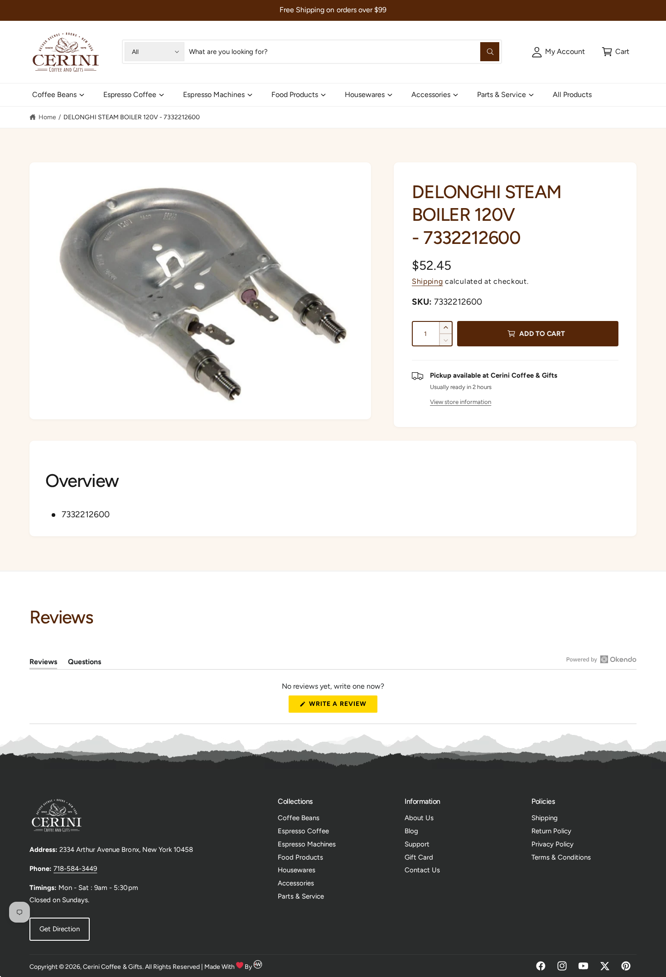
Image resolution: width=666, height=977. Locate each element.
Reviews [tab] (43, 663)
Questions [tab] (84, 663)
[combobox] (344, 51)
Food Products (294, 94)
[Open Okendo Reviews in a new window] (601, 659)
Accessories (430, 94)
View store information (460, 401)
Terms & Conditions (561, 857)
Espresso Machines (213, 94)
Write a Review (340, 706)
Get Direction (59, 929)
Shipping (427, 281)
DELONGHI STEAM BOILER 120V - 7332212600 (131, 117)
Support (417, 844)
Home (47, 117)
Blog (411, 831)
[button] (615, 51)
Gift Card (419, 857)
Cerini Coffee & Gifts (112, 967)
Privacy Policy (552, 844)
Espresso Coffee (129, 94)
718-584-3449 (75, 869)
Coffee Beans (54, 94)
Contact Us (422, 870)
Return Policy (551, 831)
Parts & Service (501, 94)
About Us (419, 818)
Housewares (365, 94)
